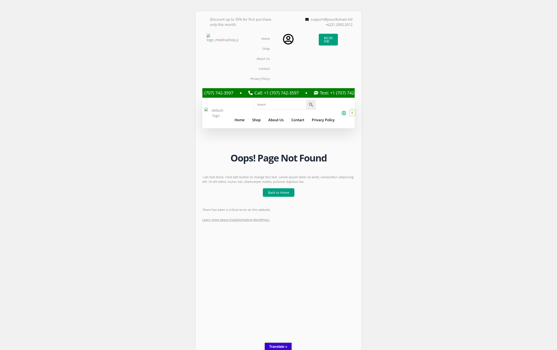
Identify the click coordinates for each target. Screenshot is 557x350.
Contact (264, 69)
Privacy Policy (260, 79)
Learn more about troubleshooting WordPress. (236, 220)
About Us (263, 59)
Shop (266, 49)
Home (265, 39)
